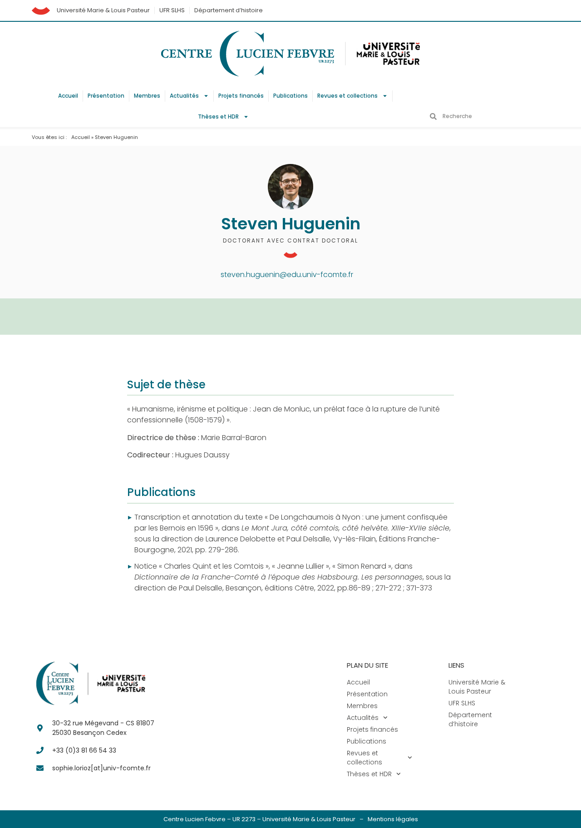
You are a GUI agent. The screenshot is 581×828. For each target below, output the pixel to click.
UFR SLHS (172, 10)
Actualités (184, 95)
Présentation (106, 95)
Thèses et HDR (218, 116)
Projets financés (241, 95)
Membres (147, 95)
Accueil (68, 95)
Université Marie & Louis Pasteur (103, 10)
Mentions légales (393, 819)
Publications (290, 95)
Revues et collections (347, 95)
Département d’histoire (228, 10)
